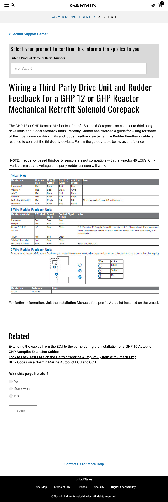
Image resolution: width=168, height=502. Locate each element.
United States (84, 479)
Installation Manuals (74, 303)
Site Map (41, 487)
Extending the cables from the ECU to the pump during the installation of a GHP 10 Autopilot (80, 346)
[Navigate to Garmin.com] (84, 5)
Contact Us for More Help (84, 464)
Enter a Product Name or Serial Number (37, 58)
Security (99, 487)
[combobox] (78, 68)
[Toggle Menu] (2, 4)
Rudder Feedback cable (131, 136)
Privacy (82, 487)
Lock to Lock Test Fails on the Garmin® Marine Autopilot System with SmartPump (72, 357)
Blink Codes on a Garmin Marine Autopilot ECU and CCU (52, 362)
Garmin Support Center (73, 17)
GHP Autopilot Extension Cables (34, 352)
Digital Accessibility (123, 487)
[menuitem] (13, 5)
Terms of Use (62, 487)
